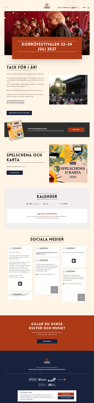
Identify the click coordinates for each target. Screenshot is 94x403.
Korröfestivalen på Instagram (15, 102)
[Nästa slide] (85, 33)
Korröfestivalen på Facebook (15, 100)
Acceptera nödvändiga (66, 397)
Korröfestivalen (17, 248)
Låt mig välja (29, 399)
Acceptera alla (66, 394)
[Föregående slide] (8, 33)
